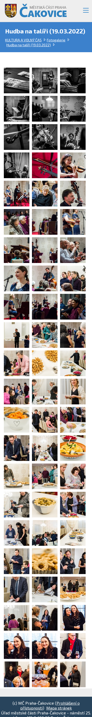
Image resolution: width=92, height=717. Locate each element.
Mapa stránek (59, 707)
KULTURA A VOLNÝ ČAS (23, 40)
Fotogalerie (56, 40)
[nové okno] (18, 80)
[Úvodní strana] (32, 8)
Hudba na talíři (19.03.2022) (28, 45)
